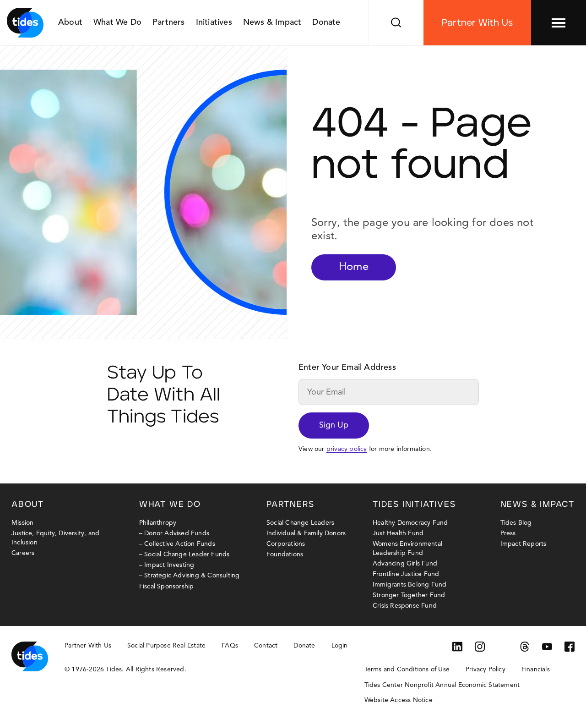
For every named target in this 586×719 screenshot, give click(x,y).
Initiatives (214, 22)
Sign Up (333, 425)
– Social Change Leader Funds (184, 554)
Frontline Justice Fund (406, 574)
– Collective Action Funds (177, 544)
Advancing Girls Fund (405, 563)
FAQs (230, 645)
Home (354, 267)
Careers (22, 553)
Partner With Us (477, 22)
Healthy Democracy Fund (410, 523)
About (70, 22)
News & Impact (272, 22)
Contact (265, 645)
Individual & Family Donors (306, 533)
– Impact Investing (167, 565)
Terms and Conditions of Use (407, 669)
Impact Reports (523, 544)
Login (339, 645)
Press (508, 533)
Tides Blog (516, 523)
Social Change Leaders (300, 523)
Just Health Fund (398, 533)
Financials (535, 669)
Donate (326, 22)
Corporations (285, 544)
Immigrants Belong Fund (409, 585)
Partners (168, 22)
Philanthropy (157, 523)
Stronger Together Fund (409, 595)
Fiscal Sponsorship (166, 586)
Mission (22, 523)
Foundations (284, 554)
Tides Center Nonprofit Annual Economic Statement (442, 685)
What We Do (117, 22)
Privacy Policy (485, 669)
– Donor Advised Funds (174, 533)
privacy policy (346, 449)
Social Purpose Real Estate (166, 645)
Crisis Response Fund (405, 606)
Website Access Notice (398, 700)
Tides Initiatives (414, 504)
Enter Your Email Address (347, 367)
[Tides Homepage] (25, 22)
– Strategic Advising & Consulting (189, 575)
